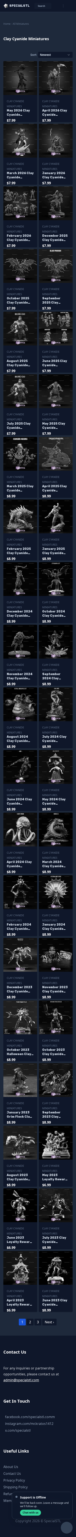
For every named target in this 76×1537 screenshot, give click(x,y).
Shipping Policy (15, 1487)
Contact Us (12, 1473)
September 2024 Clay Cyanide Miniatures (51, 676)
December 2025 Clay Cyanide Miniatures (55, 238)
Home (7, 24)
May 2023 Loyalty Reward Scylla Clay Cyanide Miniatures (54, 1177)
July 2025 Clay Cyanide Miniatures (19, 426)
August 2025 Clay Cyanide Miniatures (17, 363)
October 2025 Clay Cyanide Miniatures (18, 301)
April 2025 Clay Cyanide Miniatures (54, 488)
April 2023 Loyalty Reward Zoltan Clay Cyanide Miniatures (19, 1303)
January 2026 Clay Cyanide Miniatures (53, 175)
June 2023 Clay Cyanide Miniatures (54, 1303)
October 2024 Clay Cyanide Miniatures (53, 614)
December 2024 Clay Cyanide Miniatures (20, 614)
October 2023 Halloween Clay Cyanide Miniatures (19, 1052)
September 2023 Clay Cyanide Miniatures (51, 1115)
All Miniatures (21, 24)
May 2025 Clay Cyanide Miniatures (53, 426)
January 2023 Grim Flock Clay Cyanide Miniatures (19, 1115)
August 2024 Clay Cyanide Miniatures (17, 739)
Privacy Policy (14, 1480)
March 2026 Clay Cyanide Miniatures (20, 175)
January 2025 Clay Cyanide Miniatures (53, 551)
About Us (10, 1466)
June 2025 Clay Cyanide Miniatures (54, 363)
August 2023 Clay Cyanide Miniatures (17, 1177)
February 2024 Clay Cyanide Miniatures (19, 927)
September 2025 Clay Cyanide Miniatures (51, 301)
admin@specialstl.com (21, 1380)
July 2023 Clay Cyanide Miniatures (54, 1240)
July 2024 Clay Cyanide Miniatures (54, 739)
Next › (49, 1322)
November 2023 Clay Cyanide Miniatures (55, 989)
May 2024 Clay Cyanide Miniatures (54, 802)
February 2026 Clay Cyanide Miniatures (19, 238)
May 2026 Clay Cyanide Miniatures (18, 113)
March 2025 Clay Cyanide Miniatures (20, 488)
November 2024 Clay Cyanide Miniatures (20, 676)
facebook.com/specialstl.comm (30, 1417)
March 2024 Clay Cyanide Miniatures (52, 864)
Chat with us (30, 1512)
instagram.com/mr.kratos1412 (29, 1423)
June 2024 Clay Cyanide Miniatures (19, 802)
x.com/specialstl (18, 1430)
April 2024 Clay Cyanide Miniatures (19, 864)
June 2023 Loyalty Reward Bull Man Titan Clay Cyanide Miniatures (19, 1240)
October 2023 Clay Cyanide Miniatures (53, 1052)
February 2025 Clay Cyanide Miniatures (19, 551)
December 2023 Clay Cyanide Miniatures (19, 989)
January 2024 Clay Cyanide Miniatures (53, 927)
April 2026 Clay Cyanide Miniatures (54, 113)
